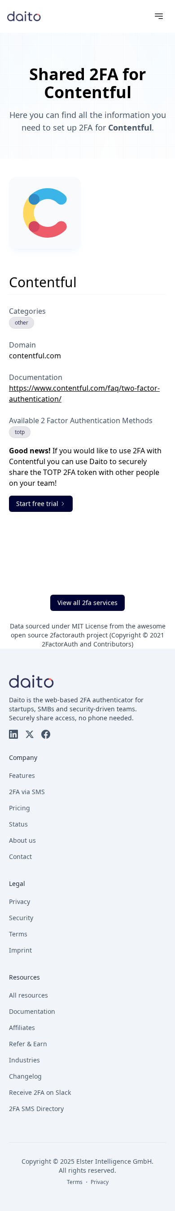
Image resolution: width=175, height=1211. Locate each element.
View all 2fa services (87, 602)
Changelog (25, 1076)
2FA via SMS (27, 791)
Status (18, 824)
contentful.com (35, 356)
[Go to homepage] (24, 16)
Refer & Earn (28, 1043)
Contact (20, 856)
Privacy (19, 901)
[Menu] (159, 16)
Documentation (32, 1011)
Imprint (20, 950)
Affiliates (22, 1027)
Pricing (19, 808)
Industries (24, 1060)
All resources (28, 995)
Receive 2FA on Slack (40, 1092)
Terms (18, 934)
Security (21, 917)
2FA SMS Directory (36, 1108)
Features (22, 775)
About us (22, 840)
